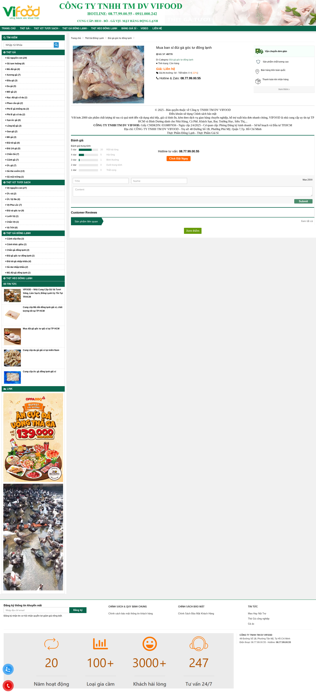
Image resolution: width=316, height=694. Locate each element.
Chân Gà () (12, 154)
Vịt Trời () (12, 227)
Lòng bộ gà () (13, 126)
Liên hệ (157, 28)
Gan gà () (11, 131)
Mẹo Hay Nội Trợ (257, 613)
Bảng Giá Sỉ (128, 28)
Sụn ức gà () (13, 120)
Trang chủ (9, 28)
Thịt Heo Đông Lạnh (104, 28)
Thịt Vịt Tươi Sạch (46, 28)
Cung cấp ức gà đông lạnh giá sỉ (39, 371)
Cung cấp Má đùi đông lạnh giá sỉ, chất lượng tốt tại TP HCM (42, 309)
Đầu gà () (11, 80)
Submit (303, 201)
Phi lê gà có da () (15, 114)
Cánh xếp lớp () (15, 238)
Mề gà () (11, 137)
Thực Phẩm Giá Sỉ (208, 132)
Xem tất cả (307, 221)
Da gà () (11, 86)
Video (144, 28)
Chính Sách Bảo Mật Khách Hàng (196, 613)
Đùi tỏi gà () (13, 143)
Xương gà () (13, 75)
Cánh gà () (12, 160)
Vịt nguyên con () (16, 188)
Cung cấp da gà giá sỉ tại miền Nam (41, 350)
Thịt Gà (24, 28)
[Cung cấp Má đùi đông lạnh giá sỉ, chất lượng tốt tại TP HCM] (12, 315)
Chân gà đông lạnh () (17, 250)
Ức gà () (11, 165)
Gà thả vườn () (15, 171)
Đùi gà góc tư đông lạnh (181, 59)
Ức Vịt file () (13, 199)
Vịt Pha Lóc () (14, 205)
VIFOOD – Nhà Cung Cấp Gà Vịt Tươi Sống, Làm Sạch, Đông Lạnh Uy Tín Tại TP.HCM (43, 293)
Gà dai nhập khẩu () (17, 267)
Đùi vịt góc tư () (15, 210)
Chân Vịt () (12, 222)
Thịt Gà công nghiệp (258, 618)
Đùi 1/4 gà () (13, 148)
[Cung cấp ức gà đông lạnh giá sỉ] (12, 377)
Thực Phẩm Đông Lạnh (181, 132)
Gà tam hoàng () (15, 63)
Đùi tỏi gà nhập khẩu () (18, 261)
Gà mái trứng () (15, 177)
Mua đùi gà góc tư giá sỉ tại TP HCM (41, 328)
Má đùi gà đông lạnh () (18, 272)
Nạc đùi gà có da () (16, 97)
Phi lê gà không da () (17, 109)
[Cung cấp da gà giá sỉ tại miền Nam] (12, 358)
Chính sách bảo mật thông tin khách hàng (130, 613)
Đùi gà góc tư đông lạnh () (20, 255)
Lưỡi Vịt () (12, 216)
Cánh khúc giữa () (16, 244)
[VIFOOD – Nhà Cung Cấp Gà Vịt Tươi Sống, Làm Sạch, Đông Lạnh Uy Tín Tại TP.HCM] (12, 295)
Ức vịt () (11, 193)
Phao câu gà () (14, 103)
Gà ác (251, 623)
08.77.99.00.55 (190, 78)
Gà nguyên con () (16, 58)
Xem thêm (283, 89)
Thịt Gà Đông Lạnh (74, 28)
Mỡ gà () (11, 92)
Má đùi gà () (13, 69)
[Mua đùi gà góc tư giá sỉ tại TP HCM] (12, 336)
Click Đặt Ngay (178, 158)
